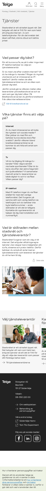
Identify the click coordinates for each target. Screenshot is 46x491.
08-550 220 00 (22, 397)
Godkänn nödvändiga (12, 483)
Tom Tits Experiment (29, 425)
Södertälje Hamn (27, 421)
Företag (5, 11)
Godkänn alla (34, 482)
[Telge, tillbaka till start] (7, 5)
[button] (35, 4)
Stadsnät (12, 11)
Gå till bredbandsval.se (17, 104)
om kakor (31, 470)
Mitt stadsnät (22, 11)
